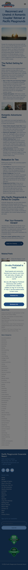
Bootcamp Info (14, 304)
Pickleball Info (14, 295)
